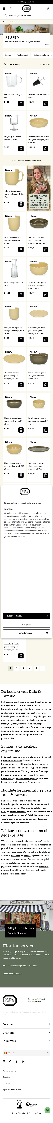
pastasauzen (38, 848)
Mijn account (11, 8)
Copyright (7, 1083)
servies (27, 856)
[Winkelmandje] (48, 8)
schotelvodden (23, 727)
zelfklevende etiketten (28, 764)
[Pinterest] (10, 1061)
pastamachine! (8, 738)
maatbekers (23, 724)
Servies (8, 55)
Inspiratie (9, 1040)
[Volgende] (42, 668)
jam (25, 775)
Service (8, 1024)
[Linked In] (23, 1061)
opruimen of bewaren (11, 760)
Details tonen (25, 633)
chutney (17, 775)
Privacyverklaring (9, 1071)
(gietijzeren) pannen (10, 731)
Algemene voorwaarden (12, 1090)
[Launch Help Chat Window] (47, 1110)
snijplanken (21, 720)
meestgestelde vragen (12, 958)
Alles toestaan (14, 616)
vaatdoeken (6, 727)
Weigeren (26, 624)
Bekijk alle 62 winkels (17, 933)
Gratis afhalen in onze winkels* (28, 2)
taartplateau (14, 863)
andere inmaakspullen (26, 779)
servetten (43, 866)
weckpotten (7, 779)
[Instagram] (4, 1061)
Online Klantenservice (12, 973)
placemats (29, 870)
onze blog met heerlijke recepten (32, 845)
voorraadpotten (15, 768)
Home (5, 22)
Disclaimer (7, 1077)
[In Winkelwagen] (21, 103)
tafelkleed (15, 856)
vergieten (12, 724)
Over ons (8, 1032)
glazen (4, 768)
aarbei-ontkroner (18, 812)
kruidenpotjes (7, 764)
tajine (26, 731)
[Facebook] (16, 1061)
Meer (46, 45)
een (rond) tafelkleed (11, 870)
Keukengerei (22, 55)
